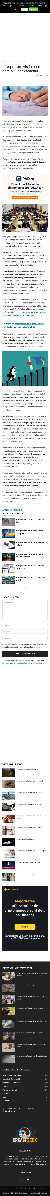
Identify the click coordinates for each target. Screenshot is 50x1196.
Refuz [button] (16, 9)
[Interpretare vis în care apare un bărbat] (8, 1036)
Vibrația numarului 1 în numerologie (29, 862)
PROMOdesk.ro (8, 1111)
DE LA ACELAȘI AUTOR (12, 514)
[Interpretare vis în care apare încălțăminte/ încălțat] (8, 1047)
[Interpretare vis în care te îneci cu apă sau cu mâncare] (8, 819)
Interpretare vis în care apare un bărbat (30, 1033)
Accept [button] (33, 9)
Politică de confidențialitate (29, 1189)
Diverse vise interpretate (17, 61)
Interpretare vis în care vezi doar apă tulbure (32, 1056)
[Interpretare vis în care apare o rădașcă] (8, 784)
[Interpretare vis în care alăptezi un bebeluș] (8, 1024)
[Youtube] (28, 1179)
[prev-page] (22, 588)
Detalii (24, 9)
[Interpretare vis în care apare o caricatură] (8, 568)
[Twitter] (10, 80)
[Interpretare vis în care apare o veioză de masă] (8, 557)
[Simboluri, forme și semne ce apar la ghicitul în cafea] (8, 976)
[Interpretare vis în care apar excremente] (8, 988)
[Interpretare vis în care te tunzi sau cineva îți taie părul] (8, 999)
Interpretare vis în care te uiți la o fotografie (32, 851)
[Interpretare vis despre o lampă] (8, 772)
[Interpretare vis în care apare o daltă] (8, 522)
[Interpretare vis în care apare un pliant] (8, 580)
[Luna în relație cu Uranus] (8, 842)
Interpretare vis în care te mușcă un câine (31, 1008)
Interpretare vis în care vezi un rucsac (29, 793)
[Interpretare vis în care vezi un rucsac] (8, 795)
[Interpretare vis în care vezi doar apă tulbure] (8, 1059)
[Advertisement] (25, 33)
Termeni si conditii (11, 1189)
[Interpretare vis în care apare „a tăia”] (8, 807)
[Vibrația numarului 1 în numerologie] (8, 865)
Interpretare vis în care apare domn (29, 874)
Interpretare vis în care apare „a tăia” (29, 804)
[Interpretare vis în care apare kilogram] (8, 830)
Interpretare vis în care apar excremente (30, 985)
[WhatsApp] (21, 80)
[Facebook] (4, 80)
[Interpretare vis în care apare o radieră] (8, 545)
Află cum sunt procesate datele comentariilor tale (21, 663)
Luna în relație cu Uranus (25, 839)
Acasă (4, 61)
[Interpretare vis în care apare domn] (8, 877)
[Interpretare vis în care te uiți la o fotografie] (8, 853)
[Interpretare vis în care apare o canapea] (8, 533)
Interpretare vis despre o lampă (27, 769)
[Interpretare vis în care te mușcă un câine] (8, 1011)
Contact (42, 1189)
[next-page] (26, 588)
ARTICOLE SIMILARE (12, 510)
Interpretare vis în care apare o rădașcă (30, 781)
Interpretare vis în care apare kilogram (30, 827)
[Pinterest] (16, 80)
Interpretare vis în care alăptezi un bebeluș (31, 1021)
